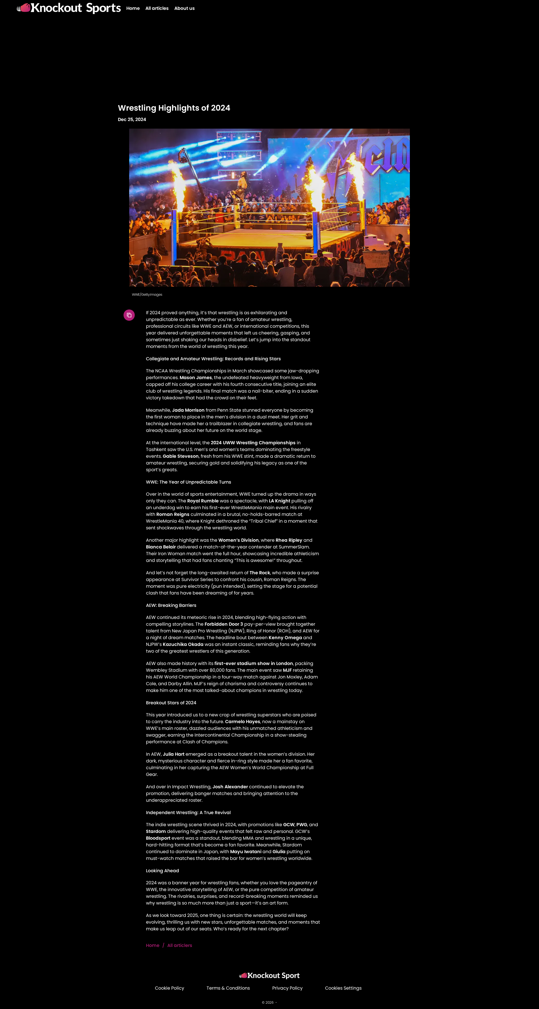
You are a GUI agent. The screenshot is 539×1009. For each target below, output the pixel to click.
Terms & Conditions (228, 988)
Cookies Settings (343, 988)
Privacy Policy (287, 988)
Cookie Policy (169, 988)
